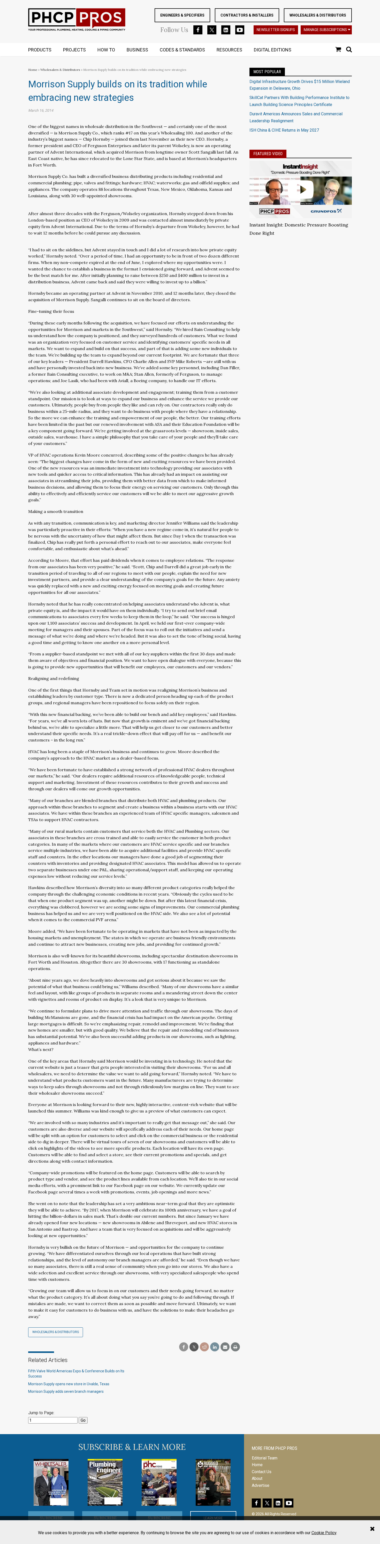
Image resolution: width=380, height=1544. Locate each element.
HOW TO (106, 49)
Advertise (260, 1485)
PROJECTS (74, 49)
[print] (235, 1347)
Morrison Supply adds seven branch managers (66, 1391)
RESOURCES (229, 49)
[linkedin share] (214, 1347)
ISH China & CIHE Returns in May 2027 (284, 130)
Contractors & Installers (247, 15)
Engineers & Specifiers (182, 15)
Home (32, 70)
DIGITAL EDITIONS (272, 49)
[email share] (225, 1347)
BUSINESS (137, 49)
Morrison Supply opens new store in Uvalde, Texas (68, 1384)
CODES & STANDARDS (182, 49)
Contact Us (261, 1471)
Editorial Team (264, 1458)
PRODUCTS (39, 49)
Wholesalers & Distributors (318, 15)
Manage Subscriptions (325, 30)
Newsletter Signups (276, 30)
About (257, 1478)
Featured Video (268, 153)
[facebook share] (183, 1347)
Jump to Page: (41, 1412)
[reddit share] (204, 1347)
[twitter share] (194, 1347)
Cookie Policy (323, 1532)
